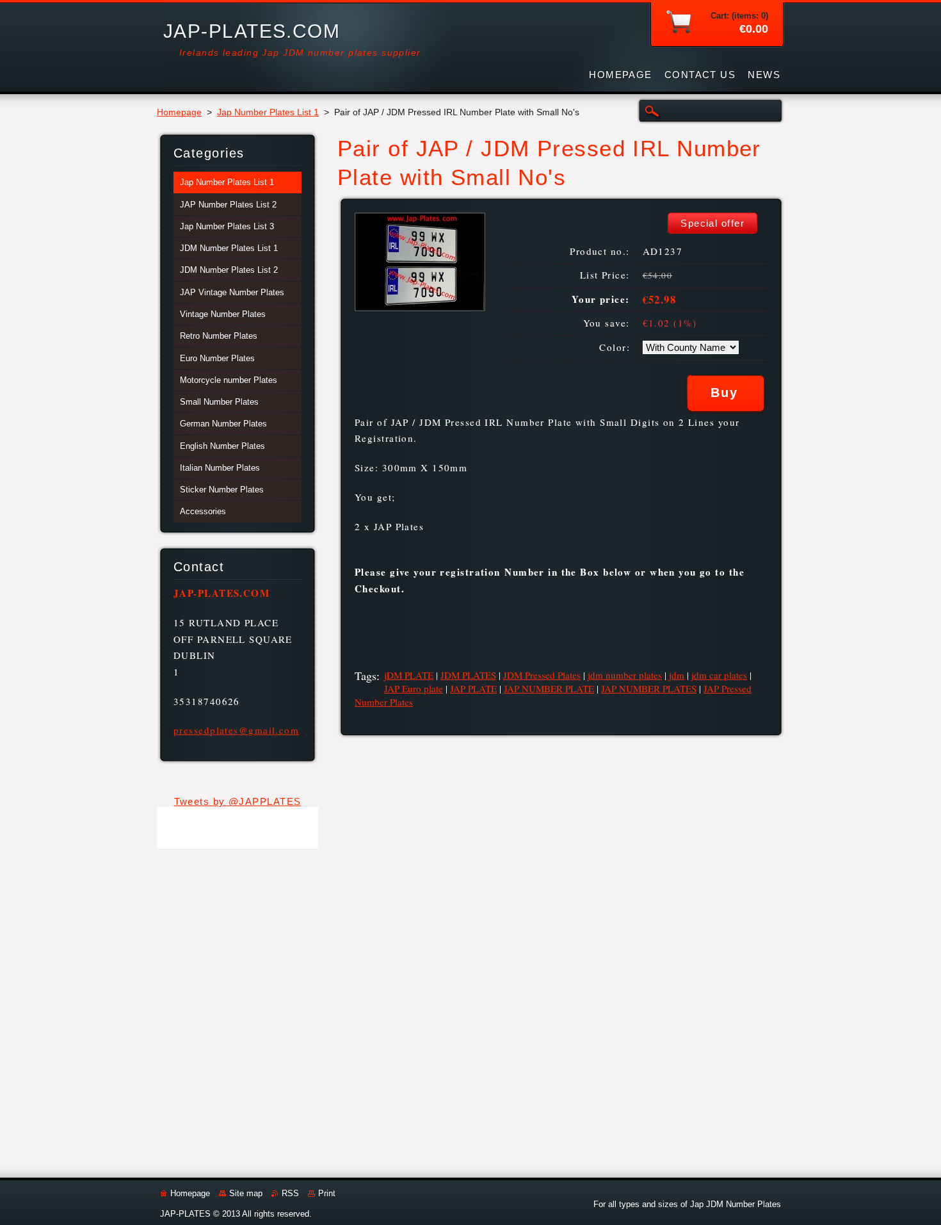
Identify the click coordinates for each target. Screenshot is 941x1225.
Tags (365, 675)
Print (326, 1193)
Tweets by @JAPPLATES (238, 801)
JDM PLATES (468, 675)
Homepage (179, 112)
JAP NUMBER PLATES (648, 688)
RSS (290, 1193)
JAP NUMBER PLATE (549, 688)
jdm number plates (625, 675)
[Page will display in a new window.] (420, 307)
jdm (676, 675)
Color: (614, 347)
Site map (245, 1193)
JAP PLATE (473, 688)
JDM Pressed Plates (542, 675)
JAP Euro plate (413, 688)
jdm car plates (719, 675)
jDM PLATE (408, 675)
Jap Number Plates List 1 (268, 112)
